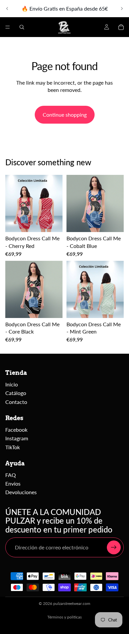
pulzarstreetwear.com (71, 603)
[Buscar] (22, 27)
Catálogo (15, 393)
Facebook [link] (16, 429)
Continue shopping (65, 114)
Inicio (11, 384)
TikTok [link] (12, 447)
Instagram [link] (16, 438)
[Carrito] (121, 27)
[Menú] (7, 27)
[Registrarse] (114, 547)
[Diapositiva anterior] (7, 8)
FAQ (10, 475)
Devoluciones (21, 492)
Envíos (13, 483)
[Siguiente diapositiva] (121, 8)
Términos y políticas (64, 616)
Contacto (16, 402)
